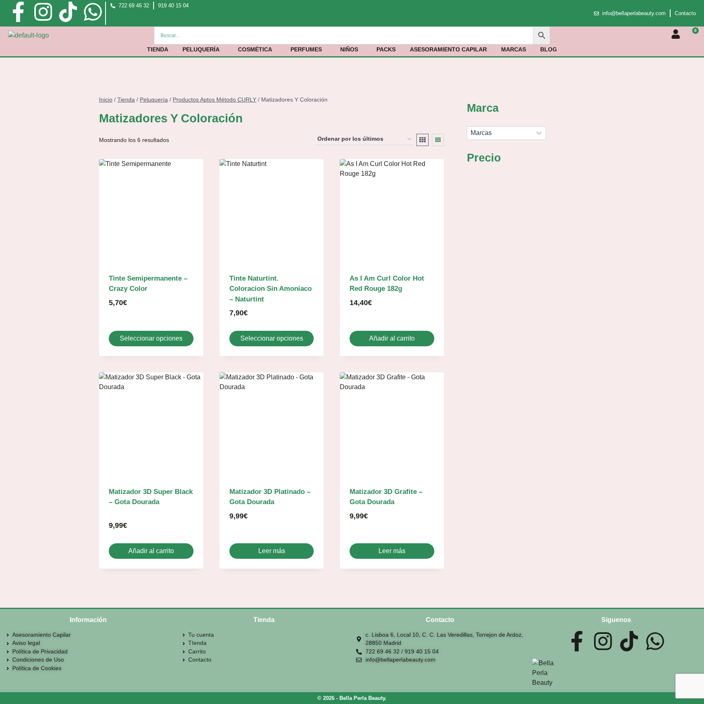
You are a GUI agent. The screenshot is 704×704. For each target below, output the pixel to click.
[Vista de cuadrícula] (422, 140)
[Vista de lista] (438, 140)
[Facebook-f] (18, 12)
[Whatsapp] (93, 12)
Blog (548, 49)
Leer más (271, 550)
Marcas (513, 49)
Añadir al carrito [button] (392, 338)
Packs (386, 49)
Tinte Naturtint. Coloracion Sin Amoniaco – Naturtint (270, 289)
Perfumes (306, 49)
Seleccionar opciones (151, 338)
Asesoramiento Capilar (448, 49)
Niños (349, 49)
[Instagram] (43, 12)
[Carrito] (692, 35)
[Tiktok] (68, 12)
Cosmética (255, 49)
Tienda (157, 49)
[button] (203, 49)
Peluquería (201, 49)
